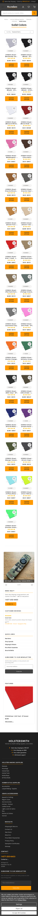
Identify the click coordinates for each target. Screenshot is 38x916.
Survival (4, 815)
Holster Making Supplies (17, 19)
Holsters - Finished (7, 804)
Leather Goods (6, 806)
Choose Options (11, 65)
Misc (3, 811)
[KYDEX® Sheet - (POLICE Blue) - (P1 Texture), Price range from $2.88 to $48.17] (11, 414)
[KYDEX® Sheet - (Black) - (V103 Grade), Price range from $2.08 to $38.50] (26, 77)
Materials (29, 19)
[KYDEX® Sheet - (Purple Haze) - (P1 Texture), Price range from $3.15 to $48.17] (26, 414)
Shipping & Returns (10, 644)
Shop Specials (9, 641)
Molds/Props (5, 775)
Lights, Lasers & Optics (8, 809)
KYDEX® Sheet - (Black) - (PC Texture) (11, 89)
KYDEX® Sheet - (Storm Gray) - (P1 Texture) (26, 459)
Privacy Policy (9, 841)
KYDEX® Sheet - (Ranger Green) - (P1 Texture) (11, 459)
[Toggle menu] (2, 7)
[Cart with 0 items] (34, 7)
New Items (8, 638)
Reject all (19, 908)
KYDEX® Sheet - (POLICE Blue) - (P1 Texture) (11, 425)
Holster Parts (5, 771)
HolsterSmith (19, 741)
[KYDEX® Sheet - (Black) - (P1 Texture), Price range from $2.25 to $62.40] (26, 44)
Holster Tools (6, 773)
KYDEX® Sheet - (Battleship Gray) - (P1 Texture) (11, 55)
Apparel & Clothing (7, 797)
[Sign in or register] (23, 7)
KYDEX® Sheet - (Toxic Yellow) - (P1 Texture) (26, 493)
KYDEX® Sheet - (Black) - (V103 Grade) (26, 89)
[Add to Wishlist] (14, 41)
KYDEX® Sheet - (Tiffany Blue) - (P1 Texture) (11, 493)
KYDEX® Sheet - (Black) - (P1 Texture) (26, 55)
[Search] (34, 13)
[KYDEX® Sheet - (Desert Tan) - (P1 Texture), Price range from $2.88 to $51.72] (26, 212)
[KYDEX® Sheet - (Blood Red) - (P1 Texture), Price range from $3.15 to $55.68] (26, 111)
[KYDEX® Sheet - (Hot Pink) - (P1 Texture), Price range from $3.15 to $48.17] (26, 313)
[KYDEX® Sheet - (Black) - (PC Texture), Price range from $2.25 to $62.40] (11, 77)
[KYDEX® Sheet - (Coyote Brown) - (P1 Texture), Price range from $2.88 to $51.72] (11, 178)
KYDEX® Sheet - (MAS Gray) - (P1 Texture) (11, 392)
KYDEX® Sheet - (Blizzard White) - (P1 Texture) (11, 123)
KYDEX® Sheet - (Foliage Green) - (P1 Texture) (26, 291)
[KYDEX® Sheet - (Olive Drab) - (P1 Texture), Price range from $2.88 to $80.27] (26, 380)
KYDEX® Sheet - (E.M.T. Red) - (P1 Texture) (11, 257)
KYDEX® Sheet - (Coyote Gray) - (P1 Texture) (26, 190)
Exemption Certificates (12, 843)
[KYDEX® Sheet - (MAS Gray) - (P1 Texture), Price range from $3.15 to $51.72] (11, 380)
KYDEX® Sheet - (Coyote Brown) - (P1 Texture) (11, 190)
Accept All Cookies (19, 913)
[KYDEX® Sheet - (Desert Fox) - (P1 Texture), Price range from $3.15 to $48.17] (11, 212)
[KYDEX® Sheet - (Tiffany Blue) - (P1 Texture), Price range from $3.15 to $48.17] (11, 481)
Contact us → (11, 604)
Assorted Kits (6, 786)
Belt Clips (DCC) (9, 623)
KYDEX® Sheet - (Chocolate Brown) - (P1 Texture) (26, 156)
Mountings (5, 768)
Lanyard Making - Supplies (9, 788)
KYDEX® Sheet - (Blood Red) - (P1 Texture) (27, 123)
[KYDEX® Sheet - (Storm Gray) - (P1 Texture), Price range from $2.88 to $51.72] (26, 447)
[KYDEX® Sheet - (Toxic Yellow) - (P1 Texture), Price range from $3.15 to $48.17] (26, 481)
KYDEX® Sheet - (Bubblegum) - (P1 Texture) (11, 156)
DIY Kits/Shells (6, 778)
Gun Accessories (6, 802)
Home (6, 19)
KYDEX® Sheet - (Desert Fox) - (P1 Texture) (11, 223)
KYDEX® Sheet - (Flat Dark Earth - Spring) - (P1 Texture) (11, 291)
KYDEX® (14, 21)
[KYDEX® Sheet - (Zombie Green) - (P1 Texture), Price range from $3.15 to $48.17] (11, 515)
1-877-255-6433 (11, 600)
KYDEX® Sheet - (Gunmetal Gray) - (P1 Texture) (11, 324)
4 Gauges (10, 84)
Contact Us (8, 829)
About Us (8, 835)
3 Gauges (10, 51)
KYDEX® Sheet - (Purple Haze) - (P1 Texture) (26, 425)
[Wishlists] (28, 7)
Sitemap (7, 846)
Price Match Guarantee (11, 647)
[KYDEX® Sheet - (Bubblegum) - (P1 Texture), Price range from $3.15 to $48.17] (11, 145)
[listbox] (22, 32)
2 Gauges (25, 84)
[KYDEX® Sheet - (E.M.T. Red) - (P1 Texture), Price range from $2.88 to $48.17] (11, 245)
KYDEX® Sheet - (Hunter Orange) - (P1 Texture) (11, 358)
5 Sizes (10, 152)
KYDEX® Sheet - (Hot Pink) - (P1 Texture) (26, 324)
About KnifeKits (9, 650)
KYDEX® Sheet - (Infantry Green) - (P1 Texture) (27, 358)
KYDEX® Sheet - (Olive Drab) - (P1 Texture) (27, 392)
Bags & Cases (6, 799)
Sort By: (9, 32)
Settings (19, 904)
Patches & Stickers (7, 813)
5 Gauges (25, 51)
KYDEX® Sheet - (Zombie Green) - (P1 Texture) (11, 526)
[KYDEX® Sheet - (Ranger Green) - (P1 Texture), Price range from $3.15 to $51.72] (11, 447)
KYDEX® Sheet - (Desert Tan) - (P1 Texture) (26, 223)
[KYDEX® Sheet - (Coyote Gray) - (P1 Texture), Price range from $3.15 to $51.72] (26, 178)
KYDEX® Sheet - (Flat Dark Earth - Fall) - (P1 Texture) (27, 257)
